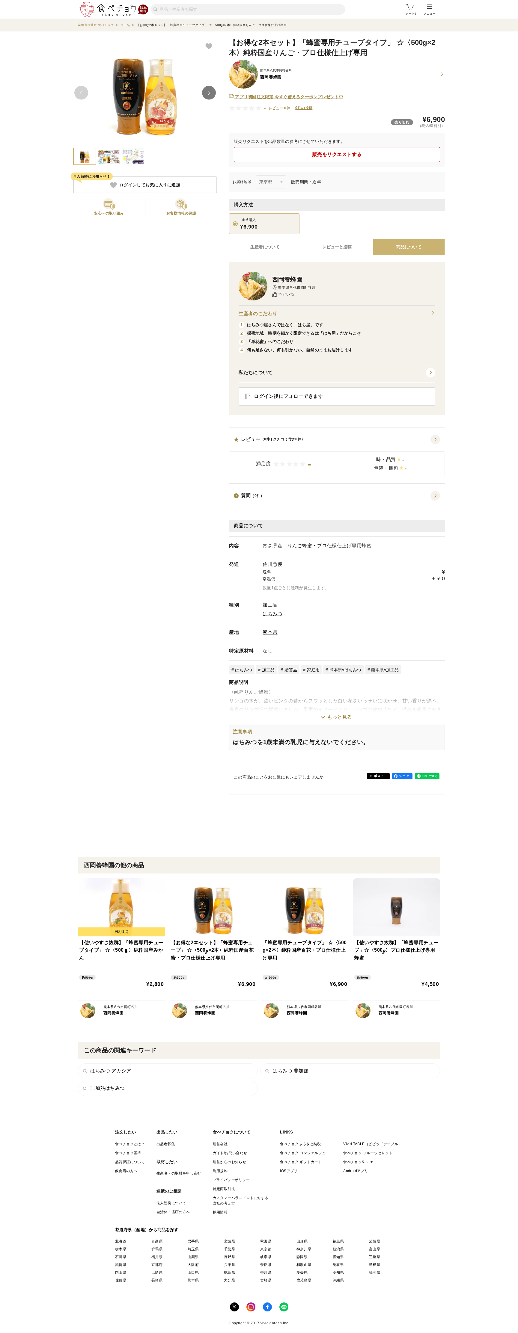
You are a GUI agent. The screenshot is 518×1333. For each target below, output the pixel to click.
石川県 (120, 1257)
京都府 (156, 1265)
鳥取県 (338, 1265)
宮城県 (229, 1241)
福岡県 (374, 1272)
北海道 (120, 1241)
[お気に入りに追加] (209, 46)
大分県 (229, 1280)
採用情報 (220, 1212)
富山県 (374, 1249)
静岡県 (302, 1257)
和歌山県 (303, 1265)
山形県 (302, 1241)
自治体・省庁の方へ (173, 1212)
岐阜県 (265, 1257)
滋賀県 (120, 1265)
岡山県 (120, 1272)
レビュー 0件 (279, 108)
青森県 (156, 1241)
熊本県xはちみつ (345, 669)
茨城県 (374, 1241)
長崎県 (156, 1280)
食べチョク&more (358, 1162)
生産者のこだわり (258, 313)
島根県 (374, 1265)
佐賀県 (120, 1280)
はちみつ (272, 613)
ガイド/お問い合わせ (230, 1153)
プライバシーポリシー (231, 1180)
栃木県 (120, 1249)
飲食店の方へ (126, 1171)
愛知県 (338, 1257)
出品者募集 (165, 1144)
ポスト (379, 776)
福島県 (338, 1241)
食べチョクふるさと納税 (300, 1144)
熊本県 (270, 632)
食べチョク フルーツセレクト (368, 1153)
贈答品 (290, 669)
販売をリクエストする (337, 154)
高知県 (338, 1272)
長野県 (229, 1257)
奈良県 (265, 1265)
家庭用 (313, 669)
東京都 (265, 1249)
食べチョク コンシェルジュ (303, 1153)
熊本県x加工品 (385, 669)
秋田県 (265, 1241)
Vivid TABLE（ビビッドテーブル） (372, 1144)
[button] (337, 455)
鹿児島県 (303, 1280)
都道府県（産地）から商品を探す (147, 1229)
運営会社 (220, 1144)
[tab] (337, 247)
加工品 (270, 604)
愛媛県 (302, 1272)
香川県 (265, 1272)
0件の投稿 (303, 108)
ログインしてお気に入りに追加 (149, 185)
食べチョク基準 (128, 1153)
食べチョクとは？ (130, 1144)
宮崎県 (265, 1280)
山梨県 (193, 1257)
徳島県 (229, 1272)
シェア (404, 776)
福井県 (156, 1257)
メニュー (430, 13)
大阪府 (193, 1265)
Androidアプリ (355, 1171)
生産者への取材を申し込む (178, 1173)
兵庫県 (229, 1265)
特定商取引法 (224, 1189)
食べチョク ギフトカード (301, 1162)
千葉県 (229, 1249)
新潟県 (338, 1249)
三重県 (374, 1257)
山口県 (193, 1272)
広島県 (156, 1272)
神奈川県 (303, 1249)
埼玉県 (193, 1249)
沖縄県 (338, 1280)
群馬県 (156, 1249)
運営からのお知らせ (229, 1162)
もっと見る (339, 717)
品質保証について (130, 1162)
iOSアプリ (288, 1171)
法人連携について (171, 1203)
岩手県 (193, 1241)
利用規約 (220, 1171)
